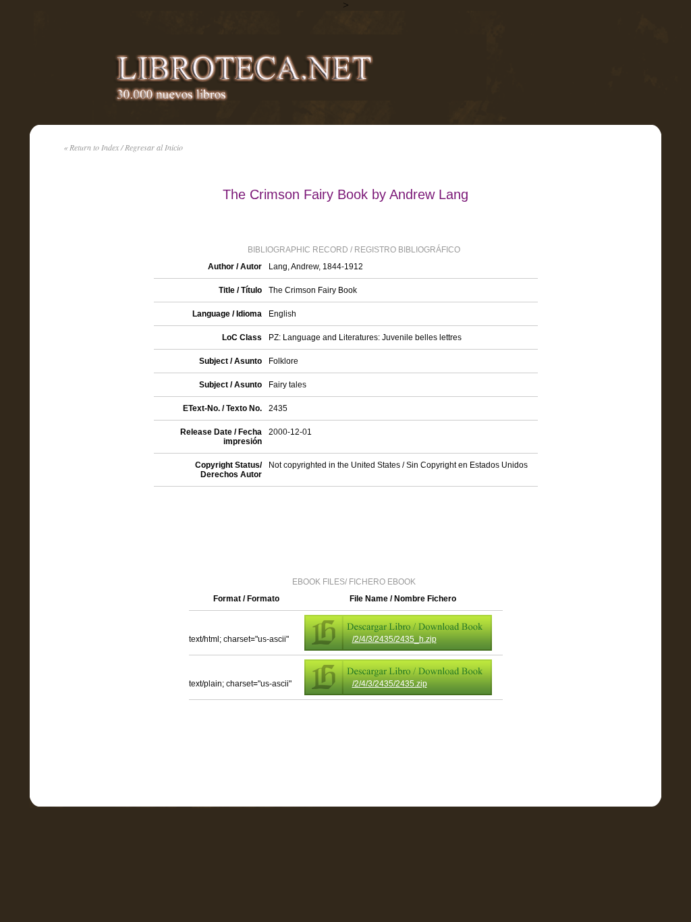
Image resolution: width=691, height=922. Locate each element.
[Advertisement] (345, 530)
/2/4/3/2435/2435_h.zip (394, 639)
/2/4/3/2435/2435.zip (389, 683)
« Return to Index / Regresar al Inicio (123, 147)
